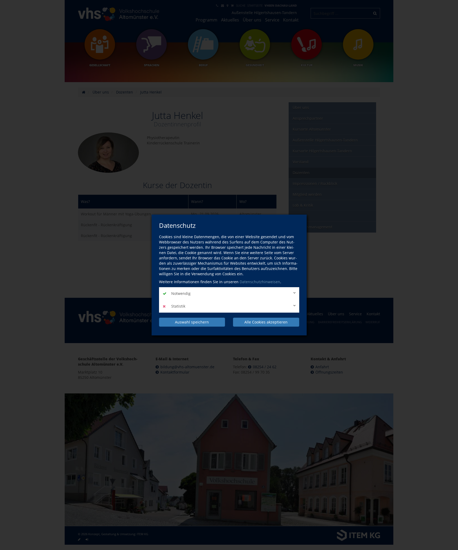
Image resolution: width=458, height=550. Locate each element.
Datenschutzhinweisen (260, 281)
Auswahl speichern (192, 322)
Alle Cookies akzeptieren (266, 322)
